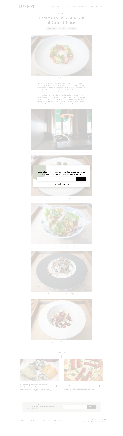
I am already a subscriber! (61, 184)
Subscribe (81, 179)
